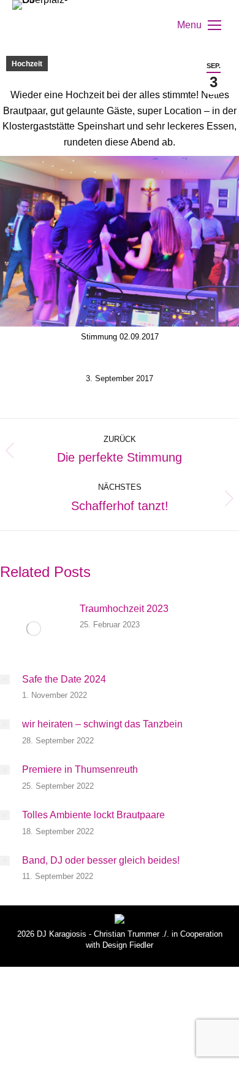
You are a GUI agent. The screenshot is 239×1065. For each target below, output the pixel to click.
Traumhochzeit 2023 (124, 608)
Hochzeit (27, 64)
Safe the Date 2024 (64, 679)
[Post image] (33, 628)
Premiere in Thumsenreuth (80, 769)
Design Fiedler (127, 945)
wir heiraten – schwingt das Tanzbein (102, 724)
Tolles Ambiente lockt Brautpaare (93, 815)
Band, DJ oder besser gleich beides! (101, 860)
